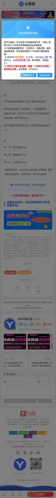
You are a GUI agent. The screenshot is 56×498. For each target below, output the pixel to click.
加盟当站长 (45, 75)
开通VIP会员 (28, 75)
